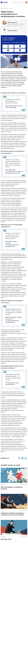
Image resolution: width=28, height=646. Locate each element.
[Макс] (19, 458)
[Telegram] (25, 458)
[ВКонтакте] (22, 458)
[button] (26, 2)
